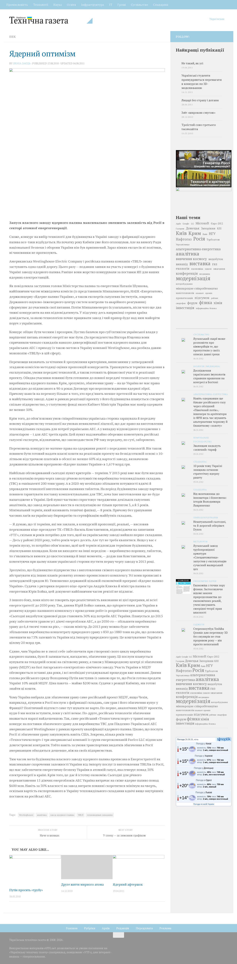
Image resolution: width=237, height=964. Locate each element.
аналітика (42, 815)
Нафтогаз (184, 239)
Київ (181, 233)
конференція (187, 273)
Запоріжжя (208, 228)
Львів (205, 234)
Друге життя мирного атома (82, 884)
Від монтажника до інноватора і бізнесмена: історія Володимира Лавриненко (210, 499)
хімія (218, 303)
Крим (194, 233)
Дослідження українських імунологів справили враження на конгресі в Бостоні (209, 376)
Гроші (121, 5)
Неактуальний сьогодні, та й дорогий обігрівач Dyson (209, 525)
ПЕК (12, 37)
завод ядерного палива (62, 815)
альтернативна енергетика (198, 249)
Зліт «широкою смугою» (198, 113)
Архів (106, 928)
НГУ (212, 233)
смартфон (181, 303)
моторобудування (184, 284)
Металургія (200, 541)
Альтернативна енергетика (210, 394)
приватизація (184, 298)
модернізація (193, 278)
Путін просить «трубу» (26, 890)
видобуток (215, 259)
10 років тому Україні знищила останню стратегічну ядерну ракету (207, 471)
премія (208, 293)
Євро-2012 (217, 223)
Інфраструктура (92, 5)
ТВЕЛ (80, 815)
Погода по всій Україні (203, 804)
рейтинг (214, 298)
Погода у (203, 743)
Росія (199, 238)
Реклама (165, 928)
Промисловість (17, 5)
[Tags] (219, 325)
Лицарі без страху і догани (200, 100)
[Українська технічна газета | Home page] (51, 20)
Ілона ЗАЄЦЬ (22, 63)
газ (214, 264)
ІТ (110, 5)
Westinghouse (26, 815)
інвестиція (185, 308)
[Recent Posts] (184, 325)
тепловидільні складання (100, 815)
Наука (57, 5)
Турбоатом (213, 239)
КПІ (219, 228)
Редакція (122, 928)
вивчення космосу (191, 259)
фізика (205, 302)
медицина (204, 273)
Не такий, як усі (192, 63)
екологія (182, 268)
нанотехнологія (185, 293)
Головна (71, 928)
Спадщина (160, 5)
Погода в (204, 780)
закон (208, 268)
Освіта (71, 5)
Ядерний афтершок (128, 884)
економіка (197, 268)
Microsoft (202, 223)
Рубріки (89, 928)
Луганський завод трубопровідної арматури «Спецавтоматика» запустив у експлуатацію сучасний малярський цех (209, 557)
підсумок (202, 297)
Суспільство (139, 5)
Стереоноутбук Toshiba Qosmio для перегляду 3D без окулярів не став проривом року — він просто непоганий (210, 636)
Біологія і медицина (206, 366)
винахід (182, 264)
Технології (40, 5)
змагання (219, 268)
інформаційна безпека (206, 308)
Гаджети (198, 624)
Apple (178, 223)
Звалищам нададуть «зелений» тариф (207, 447)
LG (192, 223)
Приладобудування (205, 517)
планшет (200, 293)
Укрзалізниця (182, 244)
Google (186, 223)
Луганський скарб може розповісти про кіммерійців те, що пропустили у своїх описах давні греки (209, 346)
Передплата (144, 928)
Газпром (180, 228)
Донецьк (192, 228)
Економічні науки (204, 581)
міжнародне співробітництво (197, 288)
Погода (181, 739)
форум (192, 303)
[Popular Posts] (201, 325)
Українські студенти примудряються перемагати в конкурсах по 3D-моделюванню (201, 82)
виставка (200, 263)
